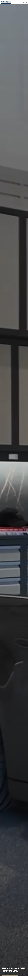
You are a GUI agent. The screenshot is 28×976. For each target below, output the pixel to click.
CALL (18, 2)
